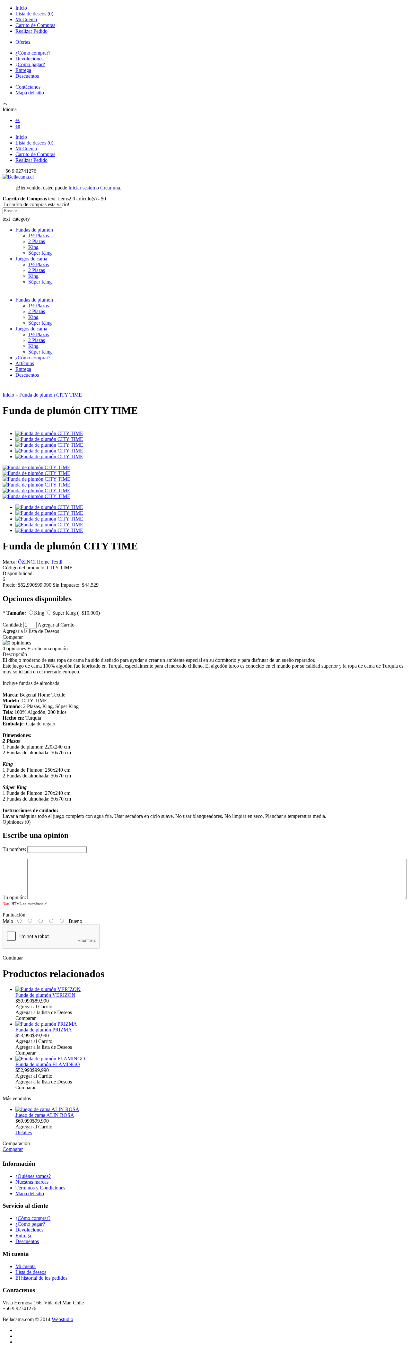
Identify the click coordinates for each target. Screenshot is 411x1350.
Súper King (40, 253)
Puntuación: (15, 914)
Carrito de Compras (35, 25)
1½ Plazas (38, 235)
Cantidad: (13, 624)
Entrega (23, 70)
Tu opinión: (14, 897)
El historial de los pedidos (41, 1278)
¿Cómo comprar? (32, 53)
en (17, 126)
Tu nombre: (14, 849)
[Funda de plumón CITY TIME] (36, 467)
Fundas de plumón (34, 229)
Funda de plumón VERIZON (45, 995)
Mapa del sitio (29, 92)
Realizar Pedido (31, 31)
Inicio (21, 8)
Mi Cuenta (26, 19)
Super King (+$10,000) (76, 613)
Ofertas (22, 42)
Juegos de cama (31, 258)
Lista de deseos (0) (34, 13)
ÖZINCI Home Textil (40, 562)
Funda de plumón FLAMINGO (47, 1064)
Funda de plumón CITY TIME (50, 395)
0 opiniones (14, 648)
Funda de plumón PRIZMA (43, 1029)
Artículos (24, 363)
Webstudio (62, 1319)
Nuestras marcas (31, 1182)
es (17, 120)
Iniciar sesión (81, 187)
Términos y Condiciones (40, 1187)
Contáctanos (27, 87)
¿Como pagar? (30, 64)
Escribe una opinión (47, 648)
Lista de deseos (30, 1272)
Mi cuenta (25, 1266)
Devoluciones (29, 58)
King (33, 247)
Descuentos (27, 76)
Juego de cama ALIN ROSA (44, 1115)
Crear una (110, 187)
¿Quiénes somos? (33, 1176)
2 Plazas (36, 241)
